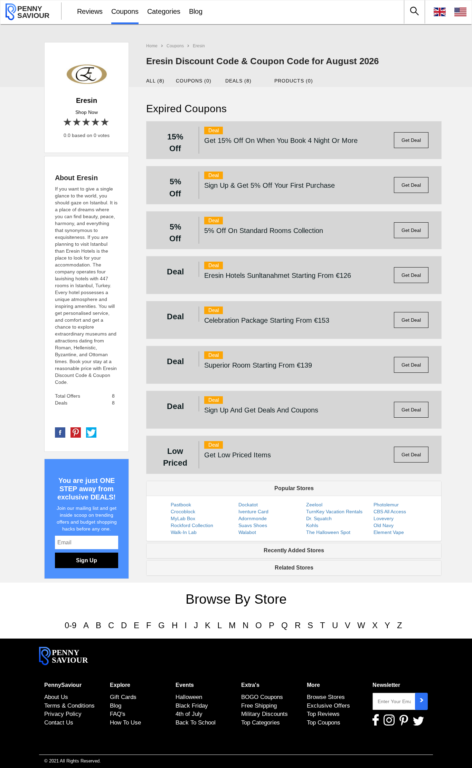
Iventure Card (253, 511)
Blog (195, 11)
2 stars (77, 122)
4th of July (189, 713)
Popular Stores (294, 488)
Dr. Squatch (319, 518)
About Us (56, 696)
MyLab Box (183, 518)
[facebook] (60, 432)
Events (185, 685)
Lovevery (384, 518)
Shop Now (86, 112)
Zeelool (314, 504)
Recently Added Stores (294, 550)
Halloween (189, 696)
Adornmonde (252, 518)
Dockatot (248, 504)
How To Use (125, 722)
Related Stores (294, 568)
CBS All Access (390, 511)
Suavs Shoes (252, 525)
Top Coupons (323, 722)
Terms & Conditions (69, 705)
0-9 (70, 625)
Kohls (312, 525)
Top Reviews (323, 713)
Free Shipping (259, 705)
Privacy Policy (63, 713)
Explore (120, 685)
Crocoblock (183, 511)
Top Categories (260, 722)
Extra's (250, 685)
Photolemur (386, 504)
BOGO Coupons (262, 696)
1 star (68, 122)
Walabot (247, 532)
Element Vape (389, 532)
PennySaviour (63, 685)
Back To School (196, 722)
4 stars (96, 122)
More (313, 685)
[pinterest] (75, 432)
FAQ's (117, 713)
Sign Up (86, 560)
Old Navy (384, 525)
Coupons (125, 11)
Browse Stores (326, 696)
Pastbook (181, 504)
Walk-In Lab (184, 532)
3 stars (86, 122)
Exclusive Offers (328, 705)
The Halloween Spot (328, 532)
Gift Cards (123, 696)
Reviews (90, 11)
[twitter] (91, 432)
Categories (163, 11)
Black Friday (192, 705)
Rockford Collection (192, 525)
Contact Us (58, 722)
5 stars (105, 122)
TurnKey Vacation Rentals (334, 511)
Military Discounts (264, 713)
